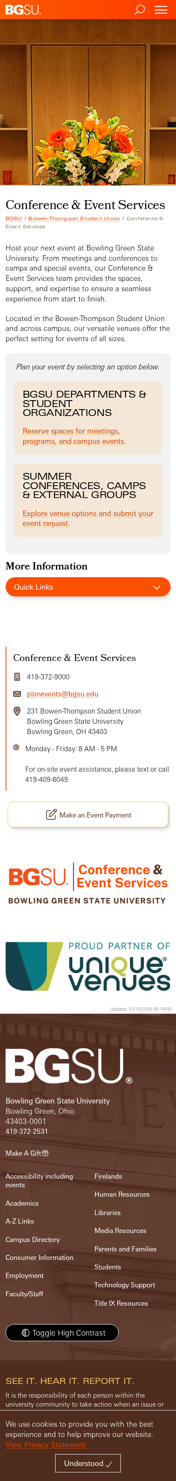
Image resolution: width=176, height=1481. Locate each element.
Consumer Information (39, 1258)
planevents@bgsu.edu (62, 694)
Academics (22, 1203)
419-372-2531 (27, 1131)
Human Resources (122, 1194)
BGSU (14, 218)
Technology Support (124, 1285)
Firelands (108, 1176)
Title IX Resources (121, 1303)
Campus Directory (33, 1240)
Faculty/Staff (24, 1294)
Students (107, 1267)
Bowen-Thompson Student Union (74, 218)
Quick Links (33, 586)
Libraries (107, 1213)
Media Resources (120, 1231)
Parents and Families (125, 1249)
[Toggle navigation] (161, 9)
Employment (25, 1276)
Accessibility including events (39, 1180)
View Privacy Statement (46, 1444)
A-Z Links (20, 1221)
